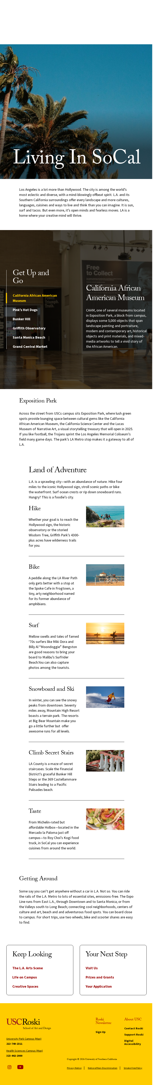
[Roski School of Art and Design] (28, 1024)
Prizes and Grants (100, 977)
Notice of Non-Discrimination (102, 1067)
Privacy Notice (74, 1067)
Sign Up (101, 1032)
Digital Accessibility (132, 1042)
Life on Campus (24, 977)
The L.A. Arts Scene (27, 968)
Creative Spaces (25, 986)
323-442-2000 (14, 1055)
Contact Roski (133, 1028)
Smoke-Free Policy (133, 1067)
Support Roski (133, 1034)
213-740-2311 (14, 1043)
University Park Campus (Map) (23, 1039)
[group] (116, 317)
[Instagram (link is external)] (9, 1067)
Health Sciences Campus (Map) (24, 1050)
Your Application (99, 986)
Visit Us (92, 968)
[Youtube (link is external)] (20, 1067)
